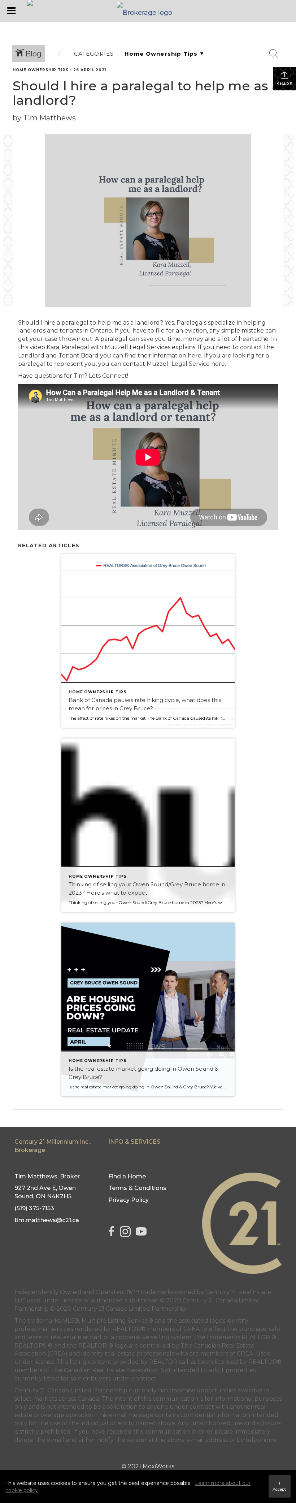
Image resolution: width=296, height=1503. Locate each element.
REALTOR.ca (167, 1361)
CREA (191, 1329)
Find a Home (127, 1176)
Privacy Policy (128, 1199)
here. (194, 355)
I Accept (279, 1486)
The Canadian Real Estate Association (104, 1370)
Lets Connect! (108, 375)
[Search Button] (273, 53)
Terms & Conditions (137, 1188)
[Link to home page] (148, 11)
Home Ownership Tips (41, 70)
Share (284, 84)
